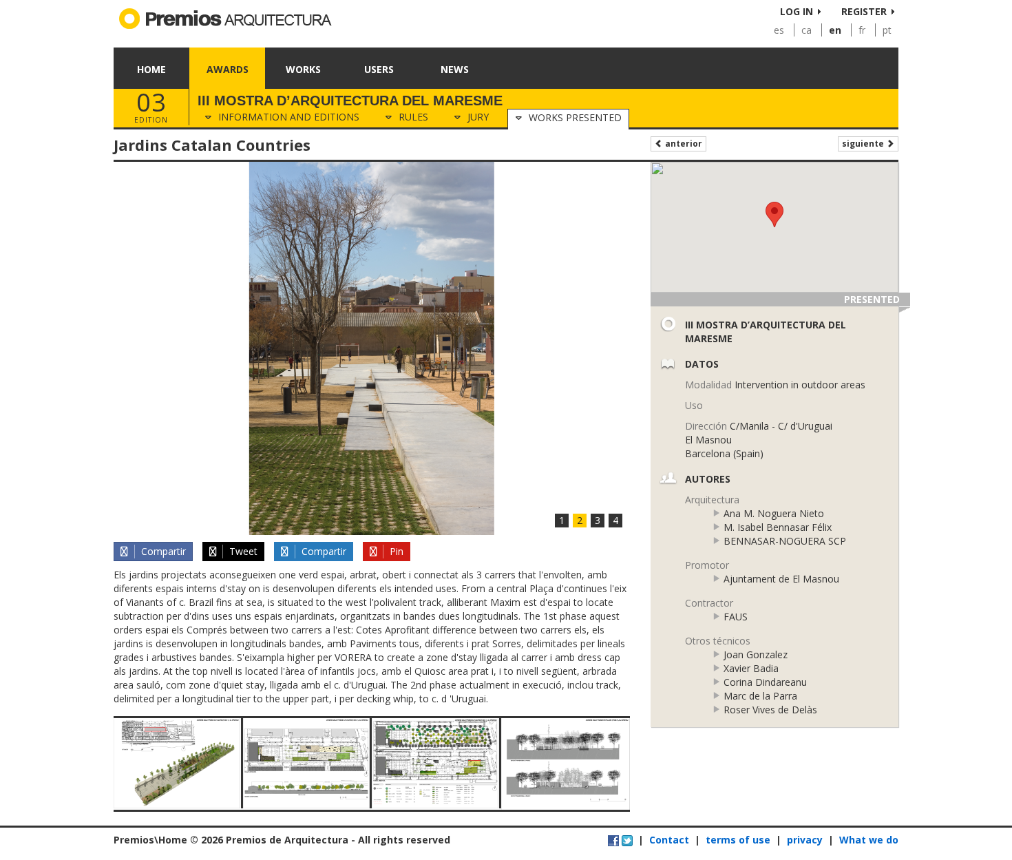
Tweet (241, 551)
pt (887, 29)
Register (864, 11)
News (455, 69)
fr (861, 29)
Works (303, 69)
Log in (796, 11)
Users (379, 69)
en (835, 29)
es (779, 29)
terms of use (738, 839)
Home (151, 69)
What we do (868, 839)
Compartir (162, 551)
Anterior (682, 143)
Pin (395, 551)
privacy (805, 839)
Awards (228, 69)
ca (806, 29)
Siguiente (864, 143)
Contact (669, 839)
